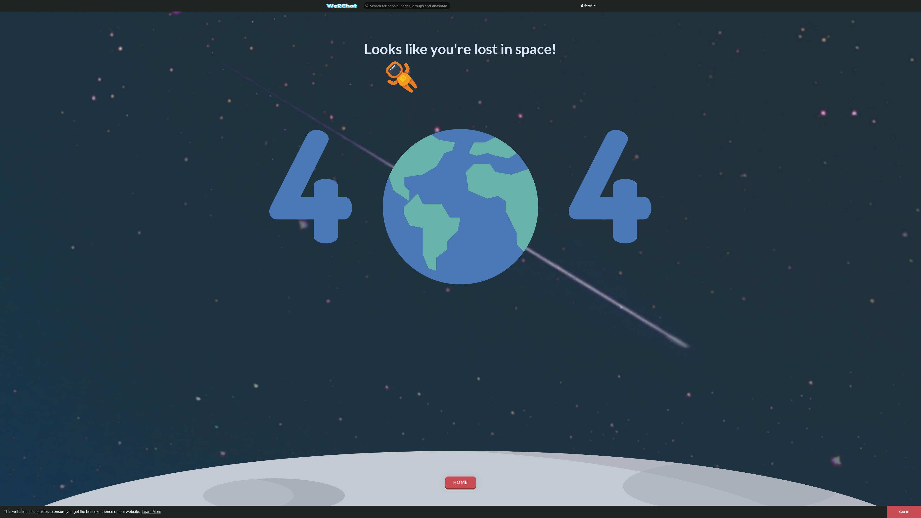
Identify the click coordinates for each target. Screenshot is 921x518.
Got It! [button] (904, 512)
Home (460, 482)
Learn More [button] (151, 512)
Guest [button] (588, 5)
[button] (407, 5)
